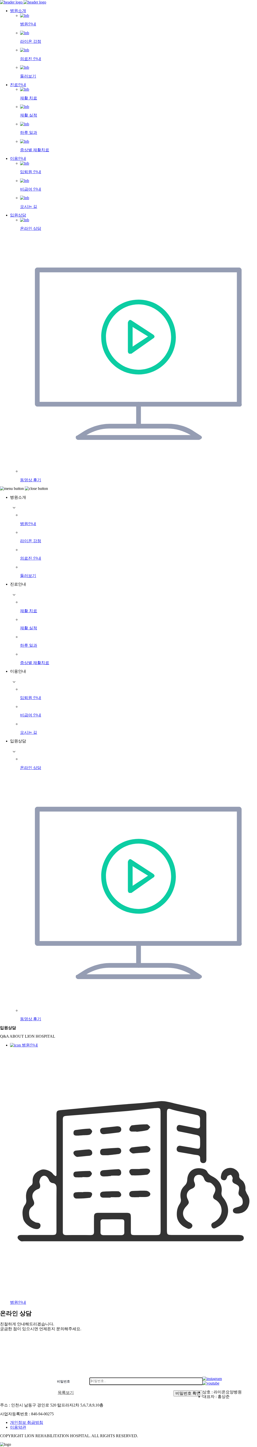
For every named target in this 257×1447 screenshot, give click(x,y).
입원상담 (18, 215)
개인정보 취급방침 (26, 1422)
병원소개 (18, 11)
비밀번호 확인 (188, 1393)
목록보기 (66, 1392)
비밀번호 (63, 1381)
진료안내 (18, 85)
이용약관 (18, 1427)
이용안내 (18, 158)
